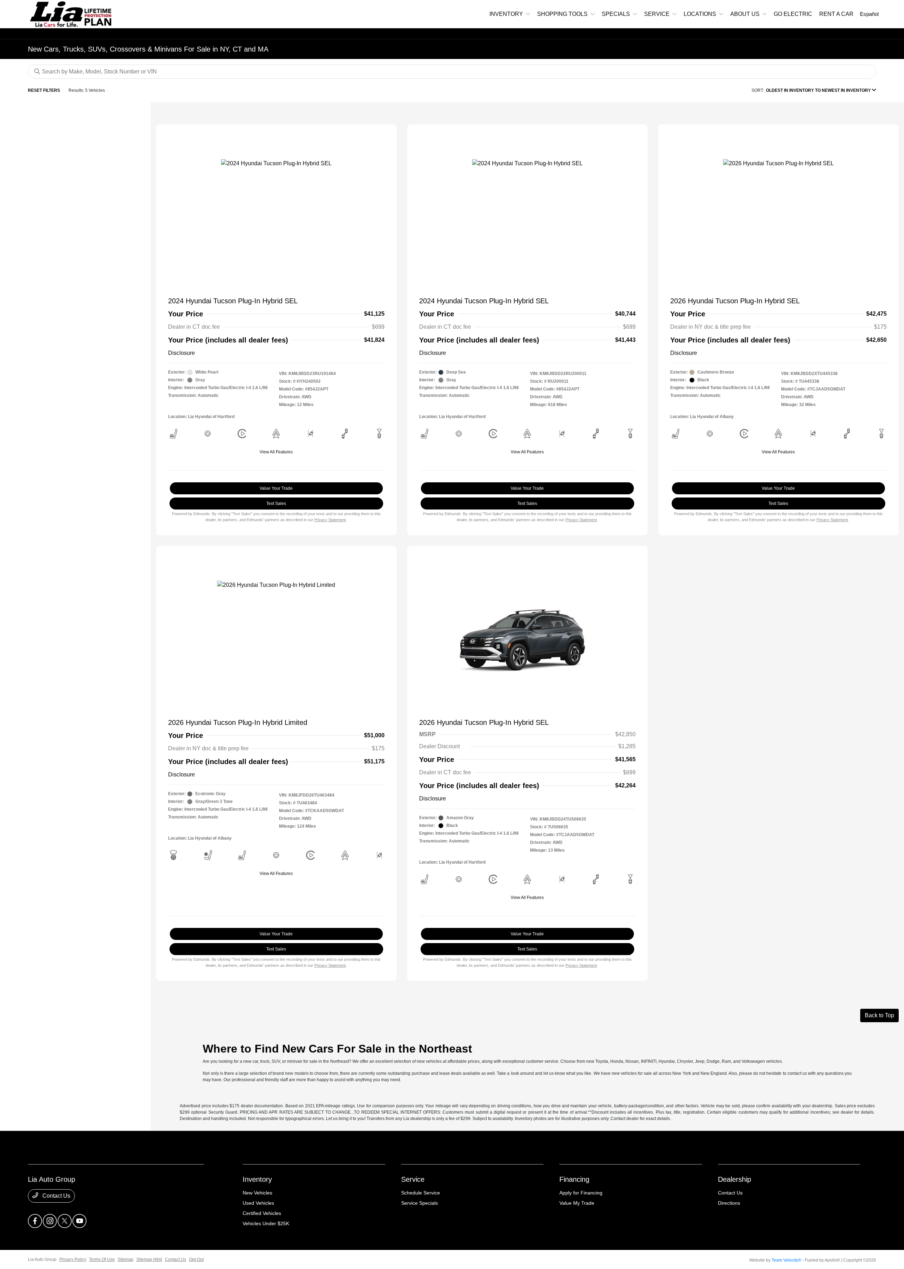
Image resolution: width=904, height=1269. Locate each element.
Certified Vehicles (262, 1213)
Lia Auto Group (42, 1259)
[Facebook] (35, 1221)
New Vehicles (257, 1193)
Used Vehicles (258, 1203)
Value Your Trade (276, 488)
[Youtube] (79, 1221)
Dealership (734, 1179)
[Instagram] (50, 1221)
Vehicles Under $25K (266, 1223)
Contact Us (55, 1196)
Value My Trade (576, 1203)
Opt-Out (196, 1259)
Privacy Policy (72, 1259)
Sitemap (125, 1259)
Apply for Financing (580, 1193)
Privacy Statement (330, 520)
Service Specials (419, 1203)
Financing (574, 1179)
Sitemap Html (149, 1259)
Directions (729, 1203)
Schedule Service (420, 1193)
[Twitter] (65, 1221)
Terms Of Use (102, 1259)
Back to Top (879, 1015)
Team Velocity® (786, 1260)
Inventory (257, 1179)
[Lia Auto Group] (56, 14)
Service (412, 1179)
